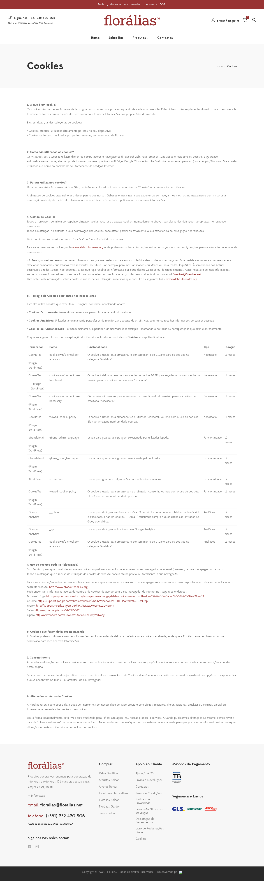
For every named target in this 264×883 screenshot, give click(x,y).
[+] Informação (36, 795)
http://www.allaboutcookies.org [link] (68, 587)
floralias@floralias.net (187, 274)
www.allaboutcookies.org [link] (87, 247)
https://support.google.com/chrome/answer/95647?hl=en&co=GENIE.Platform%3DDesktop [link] (93, 601)
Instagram (37, 846)
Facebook (29, 846)
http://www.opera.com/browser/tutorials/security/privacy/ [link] (70, 615)
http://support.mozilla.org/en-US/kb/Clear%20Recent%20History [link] (75, 605)
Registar (233, 20)
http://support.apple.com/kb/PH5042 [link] (57, 610)
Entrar (221, 20)
